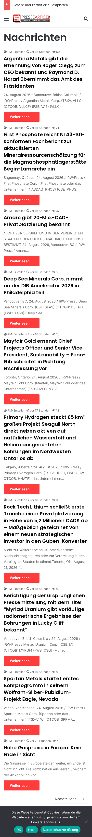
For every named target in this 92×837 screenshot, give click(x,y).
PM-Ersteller (16, 52)
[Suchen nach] (85, 20)
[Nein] (85, 821)
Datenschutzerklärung (60, 830)
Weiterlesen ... (21, 117)
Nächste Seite (66, 799)
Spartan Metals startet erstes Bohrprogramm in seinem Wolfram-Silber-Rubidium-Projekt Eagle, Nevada (41, 689)
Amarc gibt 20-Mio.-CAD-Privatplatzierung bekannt (37, 221)
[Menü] (6, 20)
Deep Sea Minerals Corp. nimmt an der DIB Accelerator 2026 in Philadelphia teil (43, 285)
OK (18, 830)
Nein (32, 830)
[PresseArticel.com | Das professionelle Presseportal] (32, 18)
